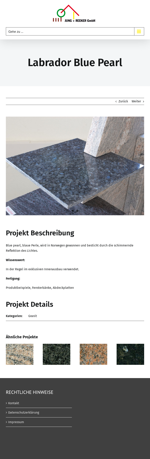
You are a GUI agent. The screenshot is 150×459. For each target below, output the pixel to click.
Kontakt (13, 403)
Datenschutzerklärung (23, 412)
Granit (32, 316)
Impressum (16, 422)
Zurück (123, 101)
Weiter (136, 101)
